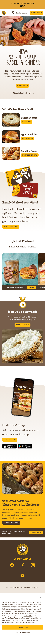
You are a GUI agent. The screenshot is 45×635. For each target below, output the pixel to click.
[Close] (38, 596)
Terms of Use (9, 618)
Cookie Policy (28, 616)
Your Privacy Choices (22, 632)
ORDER (31, 287)
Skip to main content (14, 2)
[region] (22, 613)
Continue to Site (22, 627)
